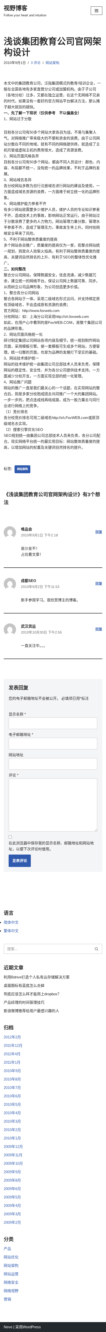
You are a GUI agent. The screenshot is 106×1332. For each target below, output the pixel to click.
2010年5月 (12, 1104)
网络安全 (11, 1282)
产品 (7, 1249)
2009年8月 (12, 1180)
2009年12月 (13, 1146)
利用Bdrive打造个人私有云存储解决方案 (37, 977)
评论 (13, 775)
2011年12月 (13, 1045)
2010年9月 (12, 1071)
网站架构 (52, 63)
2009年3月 (12, 1214)
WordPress (32, 1327)
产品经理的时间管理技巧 (24, 1002)
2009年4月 (12, 1205)
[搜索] (96, 949)
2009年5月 (12, 1197)
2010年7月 (12, 1087)
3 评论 (36, 63)
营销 (7, 1299)
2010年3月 (12, 1121)
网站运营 (11, 1274)
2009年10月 (13, 1163)
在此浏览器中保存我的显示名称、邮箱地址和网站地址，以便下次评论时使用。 (51, 846)
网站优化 (11, 1257)
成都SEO (28, 581)
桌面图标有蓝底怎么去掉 (24, 985)
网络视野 (11, 1291)
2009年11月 (13, 1155)
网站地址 (16, 755)
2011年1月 (12, 1062)
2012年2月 (12, 1037)
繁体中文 (11, 931)
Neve (8, 1327)
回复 (98, 532)
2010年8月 (12, 1079)
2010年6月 (12, 1096)
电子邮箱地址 (21, 734)
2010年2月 (12, 1130)
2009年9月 (12, 1172)
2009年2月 (12, 1222)
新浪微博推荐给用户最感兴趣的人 (31, 1011)
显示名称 (17, 714)
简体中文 (11, 922)
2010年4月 (12, 1113)
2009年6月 (12, 1189)
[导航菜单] (96, 10)
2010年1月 (12, 1138)
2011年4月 (12, 1054)
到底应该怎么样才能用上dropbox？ (32, 994)
